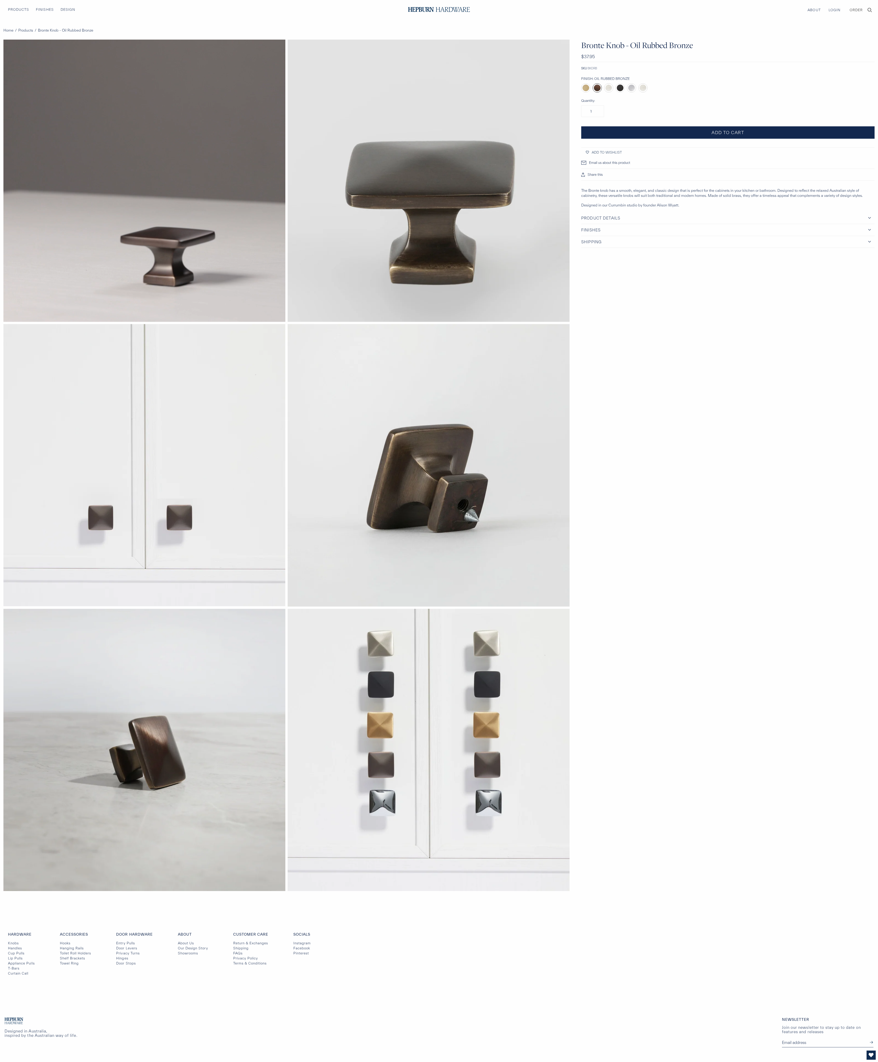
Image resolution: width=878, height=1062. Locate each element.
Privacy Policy (245, 958)
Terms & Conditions (250, 963)
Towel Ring (69, 963)
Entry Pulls (125, 943)
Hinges (122, 958)
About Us (186, 943)
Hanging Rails (72, 948)
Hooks (65, 943)
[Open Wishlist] (871, 1055)
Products (25, 30)
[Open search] (869, 10)
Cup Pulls (16, 953)
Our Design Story (193, 948)
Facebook (301, 948)
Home (8, 30)
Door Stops (126, 963)
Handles (15, 948)
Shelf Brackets (72, 958)
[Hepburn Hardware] (439, 9)
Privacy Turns (128, 953)
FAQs (238, 953)
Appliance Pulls (21, 963)
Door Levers (126, 948)
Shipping (241, 948)
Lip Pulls (15, 958)
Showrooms (188, 953)
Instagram (302, 943)
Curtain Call (18, 973)
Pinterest (301, 953)
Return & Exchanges (250, 943)
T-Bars (13, 968)
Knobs (13, 943)
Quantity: (588, 101)
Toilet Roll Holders (75, 953)
